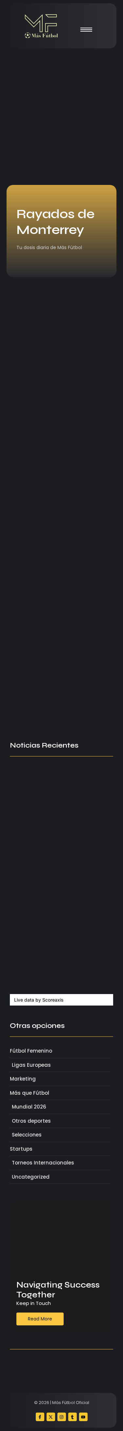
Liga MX (23, 497)
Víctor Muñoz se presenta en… (55, 876)
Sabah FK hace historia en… (51, 934)
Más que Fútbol (31, 366)
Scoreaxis (53, 1000)
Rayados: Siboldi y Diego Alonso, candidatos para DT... (61, 515)
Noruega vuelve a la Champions (57, 905)
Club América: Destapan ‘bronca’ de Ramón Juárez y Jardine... (61, 669)
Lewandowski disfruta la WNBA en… (57, 973)
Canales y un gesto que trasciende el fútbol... (58, 379)
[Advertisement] (61, 116)
